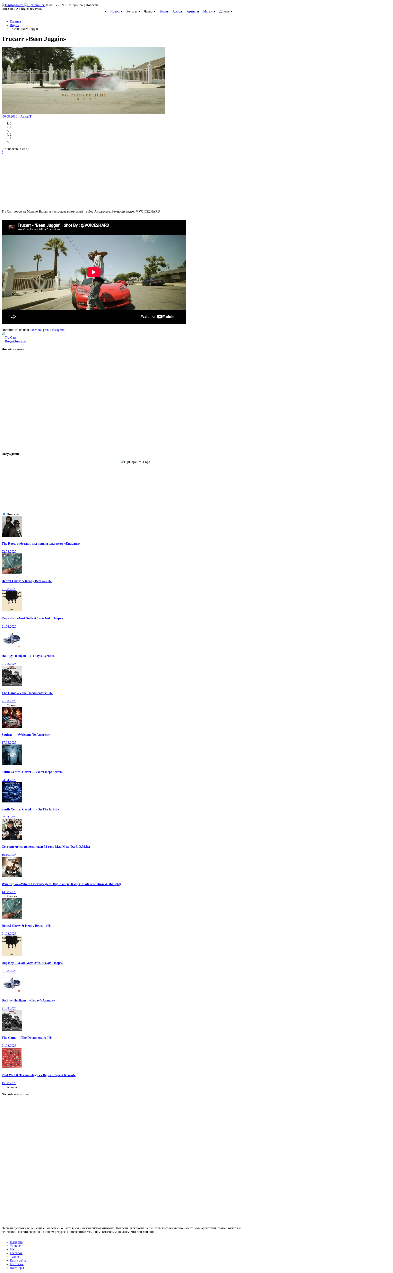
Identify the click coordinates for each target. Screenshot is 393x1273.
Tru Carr (10, 337)
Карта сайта (18, 1260)
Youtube (15, 1245)
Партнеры (17, 1268)
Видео (164, 11)
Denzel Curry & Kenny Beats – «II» (27, 581)
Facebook (36, 330)
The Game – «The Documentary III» (27, 693)
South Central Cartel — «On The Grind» (30, 809)
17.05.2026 (9, 742)
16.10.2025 (9, 855)
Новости (116, 11)
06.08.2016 (10, 116)
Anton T (26, 116)
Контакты (17, 1264)
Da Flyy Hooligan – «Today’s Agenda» (28, 655)
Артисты (193, 11)
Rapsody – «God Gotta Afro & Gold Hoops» (32, 618)
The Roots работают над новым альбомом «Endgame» (41, 543)
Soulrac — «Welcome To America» (26, 734)
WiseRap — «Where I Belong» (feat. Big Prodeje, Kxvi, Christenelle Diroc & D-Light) (61, 884)
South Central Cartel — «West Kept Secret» (32, 772)
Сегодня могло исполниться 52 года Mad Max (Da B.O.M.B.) (46, 846)
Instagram (58, 330)
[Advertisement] (32, 180)
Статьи (12, 705)
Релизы (12, 896)
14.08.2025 (9, 892)
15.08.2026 (9, 1083)
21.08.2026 (9, 589)
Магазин (209, 11)
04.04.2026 (9, 780)
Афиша (178, 11)
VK (47, 330)
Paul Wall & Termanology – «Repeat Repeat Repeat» (39, 1075)
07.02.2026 (9, 817)
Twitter (14, 1256)
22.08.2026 (9, 551)
